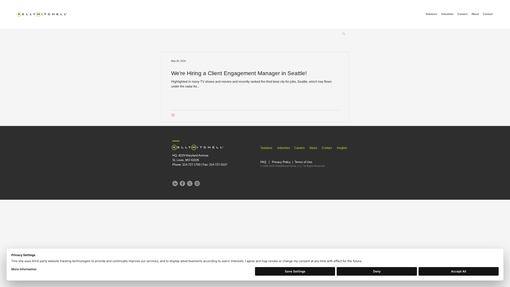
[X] (189, 183)
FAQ (263, 162)
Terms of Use (304, 162)
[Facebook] (182, 183)
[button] (343, 34)
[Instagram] (197, 183)
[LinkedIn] (175, 183)
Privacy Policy (281, 162)
